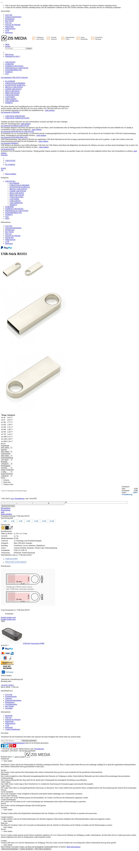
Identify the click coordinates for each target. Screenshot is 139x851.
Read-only (7, 482)
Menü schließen (10, 174)
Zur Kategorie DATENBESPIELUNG (14, 137)
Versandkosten (39, 749)
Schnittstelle (5, 446)
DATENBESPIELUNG (13, 213)
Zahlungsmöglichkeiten (13, 17)
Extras (3, 478)
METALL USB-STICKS (14, 87)
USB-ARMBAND (11, 101)
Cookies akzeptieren (26, 849)
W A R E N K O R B (8, 506)
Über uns (8, 23)
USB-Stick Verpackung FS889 (33, 643)
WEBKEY (9, 103)
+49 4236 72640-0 (7, 685)
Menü (7, 44)
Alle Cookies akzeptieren (43, 849)
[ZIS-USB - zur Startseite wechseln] (52, 41)
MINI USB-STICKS (12, 93)
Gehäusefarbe (5, 454)
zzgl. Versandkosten (17, 498)
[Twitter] (7, 747)
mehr (2, 512)
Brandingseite (5, 466)
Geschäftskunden (11, 704)
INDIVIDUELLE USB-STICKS (16, 211)
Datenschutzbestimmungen (15, 743)
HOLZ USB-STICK (12, 91)
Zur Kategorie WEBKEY (10, 143)
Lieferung (8, 698)
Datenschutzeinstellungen (10, 849)
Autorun (6, 480)
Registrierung (9, 19)
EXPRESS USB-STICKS (14, 209)
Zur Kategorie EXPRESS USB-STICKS (15, 126)
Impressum (9, 32)
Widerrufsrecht (10, 28)
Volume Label (8, 484)
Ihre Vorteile (9, 21)
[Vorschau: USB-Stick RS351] (12, 279)
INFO (7, 218)
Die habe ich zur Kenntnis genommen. (26, 743)
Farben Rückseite (7, 474)
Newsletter (9, 708)
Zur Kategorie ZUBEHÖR (10, 112)
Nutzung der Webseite (12, 25)
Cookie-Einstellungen (12, 729)
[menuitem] (71, 15)
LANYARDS (10, 97)
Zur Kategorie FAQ (7, 149)
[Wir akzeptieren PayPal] (6, 248)
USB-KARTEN (10, 99)
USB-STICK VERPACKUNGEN (17, 118)
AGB (7, 30)
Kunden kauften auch (8, 617)
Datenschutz (9, 27)
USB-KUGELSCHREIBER (15, 83)
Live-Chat (8, 15)
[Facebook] (3, 747)
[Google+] (11, 747)
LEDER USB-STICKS (13, 89)
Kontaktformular (11, 696)
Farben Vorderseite (7, 470)
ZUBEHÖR (9, 207)
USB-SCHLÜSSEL (12, 95)
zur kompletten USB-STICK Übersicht (14, 77)
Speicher (4, 450)
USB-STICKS (10, 181)
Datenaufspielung (7, 458)
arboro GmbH (19, 757)
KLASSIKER (10, 81)
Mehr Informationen (73, 847)
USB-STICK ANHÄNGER (15, 116)
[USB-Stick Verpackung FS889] (12, 643)
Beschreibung (5, 508)
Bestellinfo (9, 716)
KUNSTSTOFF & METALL (15, 85)
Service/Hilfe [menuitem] (11, 21)
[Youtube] (14, 747)
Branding (4, 462)
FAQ (7, 216)
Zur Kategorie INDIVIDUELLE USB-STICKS (17, 131)
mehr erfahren (50, 110)
